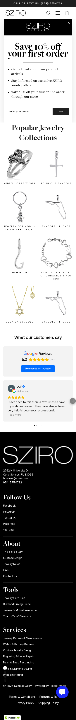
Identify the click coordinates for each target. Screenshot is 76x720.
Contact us (10, 576)
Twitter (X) (9, 518)
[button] (3, 401)
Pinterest (9, 524)
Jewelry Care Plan (14, 598)
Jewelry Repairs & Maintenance (22, 638)
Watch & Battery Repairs (18, 644)
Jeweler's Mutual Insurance (20, 610)
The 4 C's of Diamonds (17, 616)
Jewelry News (11, 564)
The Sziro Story (13, 552)
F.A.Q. (6, 570)
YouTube (8, 530)
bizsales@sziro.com (15, 478)
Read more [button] (15, 415)
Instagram (9, 512)
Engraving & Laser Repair (18, 656)
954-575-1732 (12, 482)
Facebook (9, 505)
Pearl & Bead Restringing (18, 662)
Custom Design (12, 558)
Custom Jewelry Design (17, 650)
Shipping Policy (48, 703)
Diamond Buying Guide (17, 604)
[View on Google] (11, 388)
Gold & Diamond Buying (17, 669)
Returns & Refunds (52, 697)
